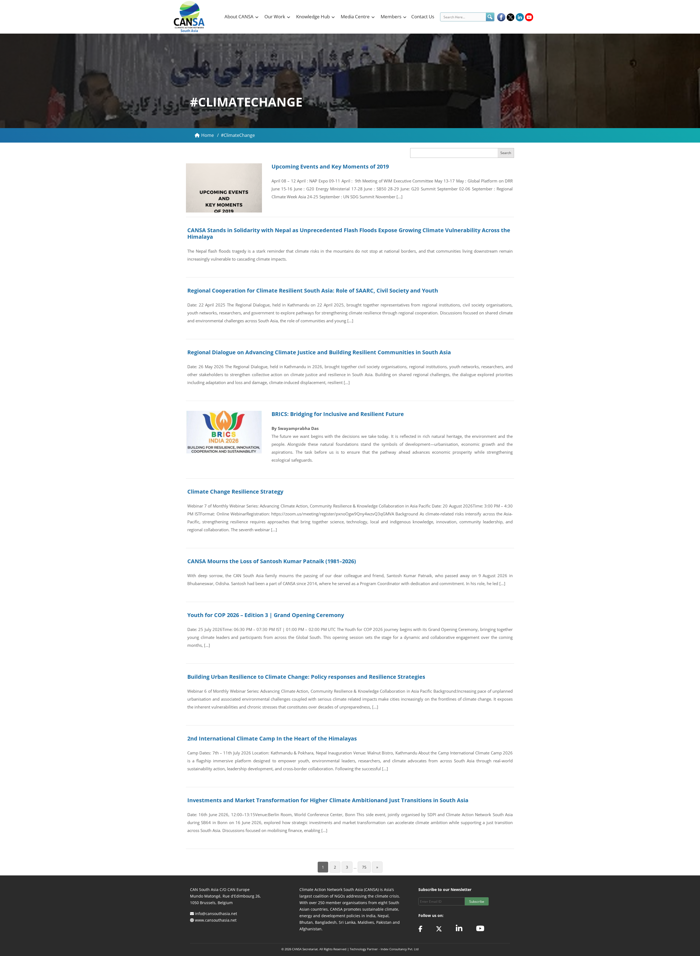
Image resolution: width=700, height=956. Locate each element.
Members (391, 16)
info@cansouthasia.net (216, 913)
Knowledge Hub (313, 16)
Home (208, 135)
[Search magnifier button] (490, 17)
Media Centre (355, 16)
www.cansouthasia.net (216, 920)
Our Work (274, 16)
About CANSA (238, 16)
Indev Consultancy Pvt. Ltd (400, 949)
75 (364, 867)
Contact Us (422, 16)
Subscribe (476, 901)
